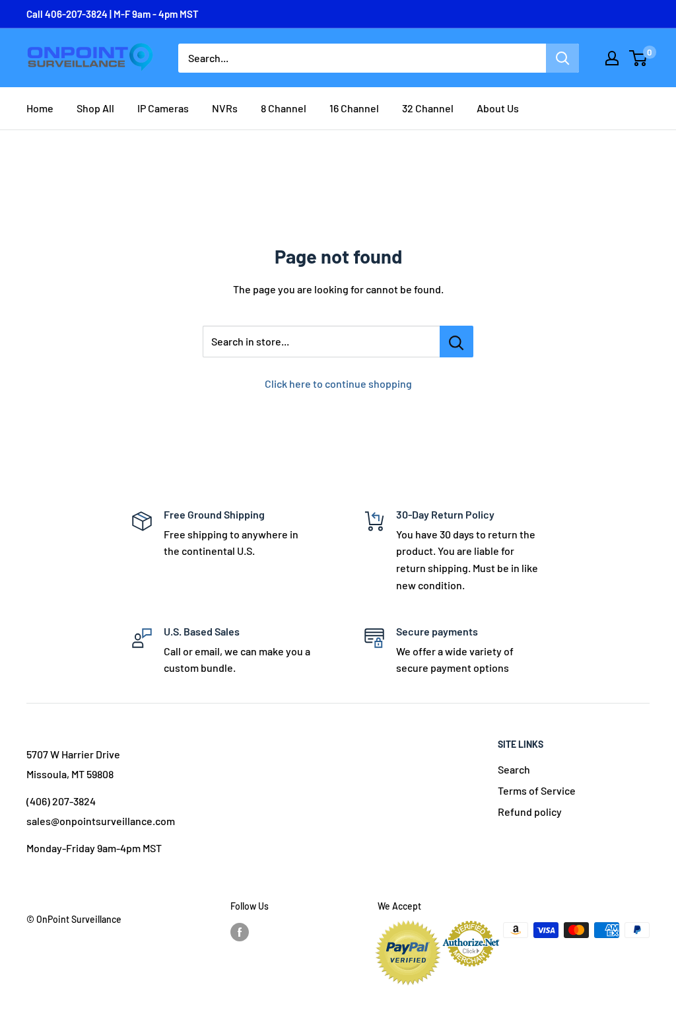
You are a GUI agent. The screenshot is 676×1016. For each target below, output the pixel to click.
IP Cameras (163, 108)
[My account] (612, 58)
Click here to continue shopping (338, 383)
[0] (638, 58)
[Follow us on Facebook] (239, 931)
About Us (498, 108)
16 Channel (354, 108)
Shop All (95, 108)
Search (514, 769)
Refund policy (530, 811)
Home (39, 108)
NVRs (225, 108)
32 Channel (428, 108)
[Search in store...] (456, 341)
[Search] (562, 58)
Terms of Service (537, 790)
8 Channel (283, 108)
